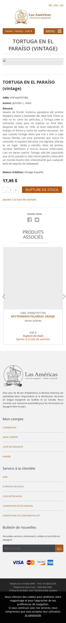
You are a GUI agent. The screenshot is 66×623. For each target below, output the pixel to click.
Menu (50, 31)
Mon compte (13, 419)
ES (62, 5)
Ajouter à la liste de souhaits (19, 199)
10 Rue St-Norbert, (33, 590)
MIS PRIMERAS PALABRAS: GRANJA (33, 316)
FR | (51, 5)
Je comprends (33, 615)
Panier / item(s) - (18, 31)
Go (59, 549)
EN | (57, 5)
